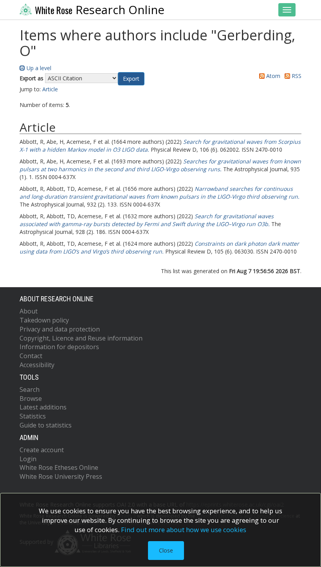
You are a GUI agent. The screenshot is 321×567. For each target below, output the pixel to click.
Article (50, 89)
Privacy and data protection (60, 329)
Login (28, 459)
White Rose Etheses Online (59, 467)
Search (30, 389)
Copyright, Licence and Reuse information (81, 338)
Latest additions (43, 407)
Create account (42, 450)
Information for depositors (59, 346)
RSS (295, 76)
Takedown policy (44, 320)
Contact (31, 355)
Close (166, 550)
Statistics (33, 416)
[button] (131, 78)
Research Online (99, 10)
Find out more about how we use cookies (183, 529)
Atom (272, 76)
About (29, 311)
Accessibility (37, 364)
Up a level (38, 68)
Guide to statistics (46, 425)
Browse (31, 398)
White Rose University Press (61, 476)
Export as (31, 78)
